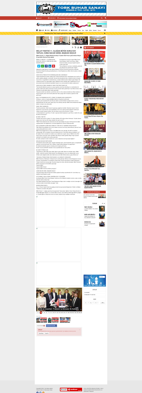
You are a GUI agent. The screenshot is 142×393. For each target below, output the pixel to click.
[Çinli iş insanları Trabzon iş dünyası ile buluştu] (80, 40)
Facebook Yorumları (51, 325)
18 (68, 312)
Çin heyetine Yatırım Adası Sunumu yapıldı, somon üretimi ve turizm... (72, 18)
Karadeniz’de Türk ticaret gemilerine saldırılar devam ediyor (64, 33)
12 (57, 312)
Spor (83, 30)
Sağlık (86, 30)
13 (59, 312)
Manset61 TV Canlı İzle (90, 294)
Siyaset (99, 30)
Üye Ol (46, 333)
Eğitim (90, 30)
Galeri (42, 30)
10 (53, 312)
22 (75, 312)
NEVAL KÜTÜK (87, 223)
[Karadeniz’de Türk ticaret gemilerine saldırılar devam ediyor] (44, 40)
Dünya (70, 30)
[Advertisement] (95, 251)
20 (72, 312)
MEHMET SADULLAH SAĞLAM (91, 207)
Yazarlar (55, 30)
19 (70, 312)
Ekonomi (94, 30)
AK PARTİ (87, 292)
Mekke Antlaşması (88, 217)
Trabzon (79, 30)
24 (79, 312)
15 (62, 312)
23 (77, 312)
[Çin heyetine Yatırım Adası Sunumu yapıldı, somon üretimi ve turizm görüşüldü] (97, 40)
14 (61, 312)
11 (55, 312)
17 (66, 312)
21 (73, 312)
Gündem (74, 30)
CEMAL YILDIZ (87, 215)
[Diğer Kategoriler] (105, 30)
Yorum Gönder (40, 325)
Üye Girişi (41, 333)
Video (48, 30)
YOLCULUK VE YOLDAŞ (89, 224)
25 (81, 312)
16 (64, 312)
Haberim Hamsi (64, 30)
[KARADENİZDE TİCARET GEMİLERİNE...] (102, 196)
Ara (102, 302)
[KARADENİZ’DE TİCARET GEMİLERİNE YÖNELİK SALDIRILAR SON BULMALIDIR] (62, 40)
